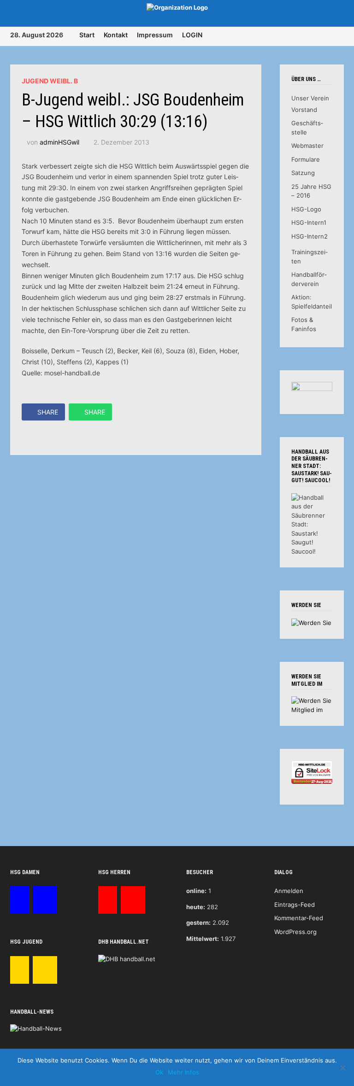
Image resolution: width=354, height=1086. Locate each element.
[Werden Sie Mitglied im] (311, 704)
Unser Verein (310, 98)
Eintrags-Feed (294, 904)
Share (47, 412)
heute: (195, 907)
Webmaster (307, 145)
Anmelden (288, 890)
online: (196, 890)
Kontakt (116, 35)
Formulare (305, 159)
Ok (159, 1072)
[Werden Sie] (311, 622)
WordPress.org (295, 931)
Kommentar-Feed (298, 918)
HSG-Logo (306, 209)
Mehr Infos (183, 1072)
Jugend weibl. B (50, 81)
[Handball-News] (36, 1028)
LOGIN (192, 35)
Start (86, 35)
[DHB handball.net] (126, 958)
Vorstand (304, 109)
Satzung (303, 172)
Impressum (155, 35)
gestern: (198, 922)
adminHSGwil (59, 142)
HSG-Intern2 (309, 236)
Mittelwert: (202, 938)
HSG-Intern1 (308, 222)
